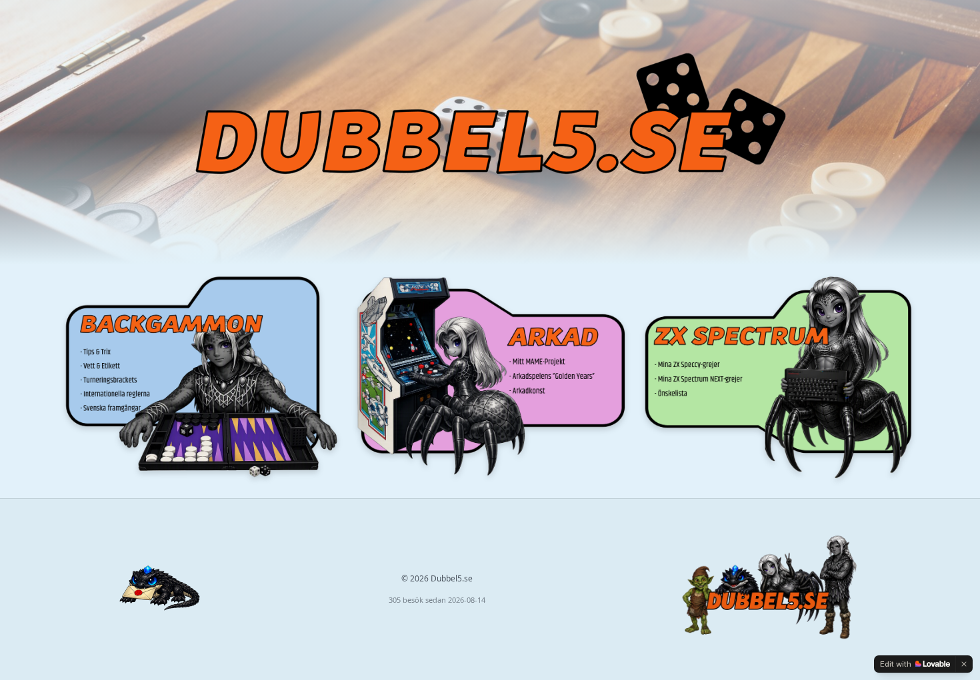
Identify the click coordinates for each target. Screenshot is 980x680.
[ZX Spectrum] (778, 376)
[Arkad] (490, 376)
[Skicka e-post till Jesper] (159, 589)
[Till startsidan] (768, 589)
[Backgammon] (202, 376)
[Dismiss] (964, 664)
